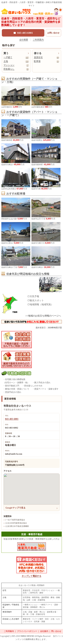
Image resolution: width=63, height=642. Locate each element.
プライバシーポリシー (27, 631)
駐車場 (46, 61)
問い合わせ (56, 631)
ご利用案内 (38, 39)
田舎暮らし (16, 69)
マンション (16, 65)
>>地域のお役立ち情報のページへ (43, 315)
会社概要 (23, 39)
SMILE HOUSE (27, 636)
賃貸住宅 (46, 57)
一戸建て (16, 57)
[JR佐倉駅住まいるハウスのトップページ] (31, 12)
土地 (16, 61)
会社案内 (44, 631)
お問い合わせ (53, 33)
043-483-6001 (11, 419)
